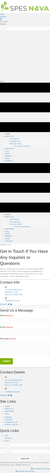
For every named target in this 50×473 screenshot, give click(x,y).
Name (6, 315)
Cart (6, 436)
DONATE (8, 417)
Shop (7, 414)
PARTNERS (9, 411)
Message (8, 338)
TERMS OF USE (11, 422)
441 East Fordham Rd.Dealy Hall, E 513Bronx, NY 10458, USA (13, 292)
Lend (7, 440)
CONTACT (9, 420)
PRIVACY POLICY (12, 425)
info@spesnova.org (12, 301)
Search (3, 24)
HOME (7, 406)
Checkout (8, 438)
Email (6, 327)
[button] (2, 14)
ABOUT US (9, 409)
